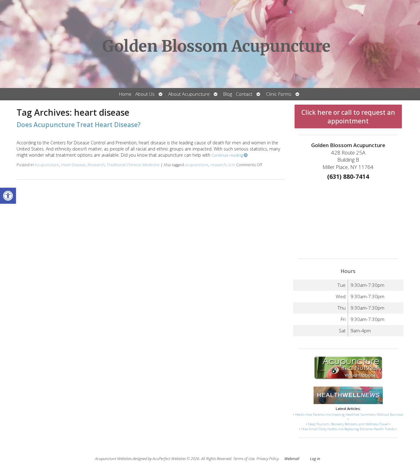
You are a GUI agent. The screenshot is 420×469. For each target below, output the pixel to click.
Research (96, 164)
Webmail (291, 458)
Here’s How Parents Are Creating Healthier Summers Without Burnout (349, 414)
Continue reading (228, 155)
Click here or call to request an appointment (348, 116)
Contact (244, 94)
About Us (145, 94)
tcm (231, 164)
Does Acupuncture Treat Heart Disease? (79, 124)
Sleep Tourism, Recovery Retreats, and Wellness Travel (348, 424)
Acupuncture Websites (113, 458)
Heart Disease (73, 164)
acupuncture (196, 164)
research (218, 164)
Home (125, 94)
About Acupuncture (189, 94)
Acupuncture (47, 164)
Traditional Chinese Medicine (133, 164)
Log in (315, 458)
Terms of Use (244, 458)
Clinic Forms (278, 94)
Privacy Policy (267, 458)
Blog (227, 94)
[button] (8, 196)
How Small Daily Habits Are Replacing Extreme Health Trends (348, 429)
